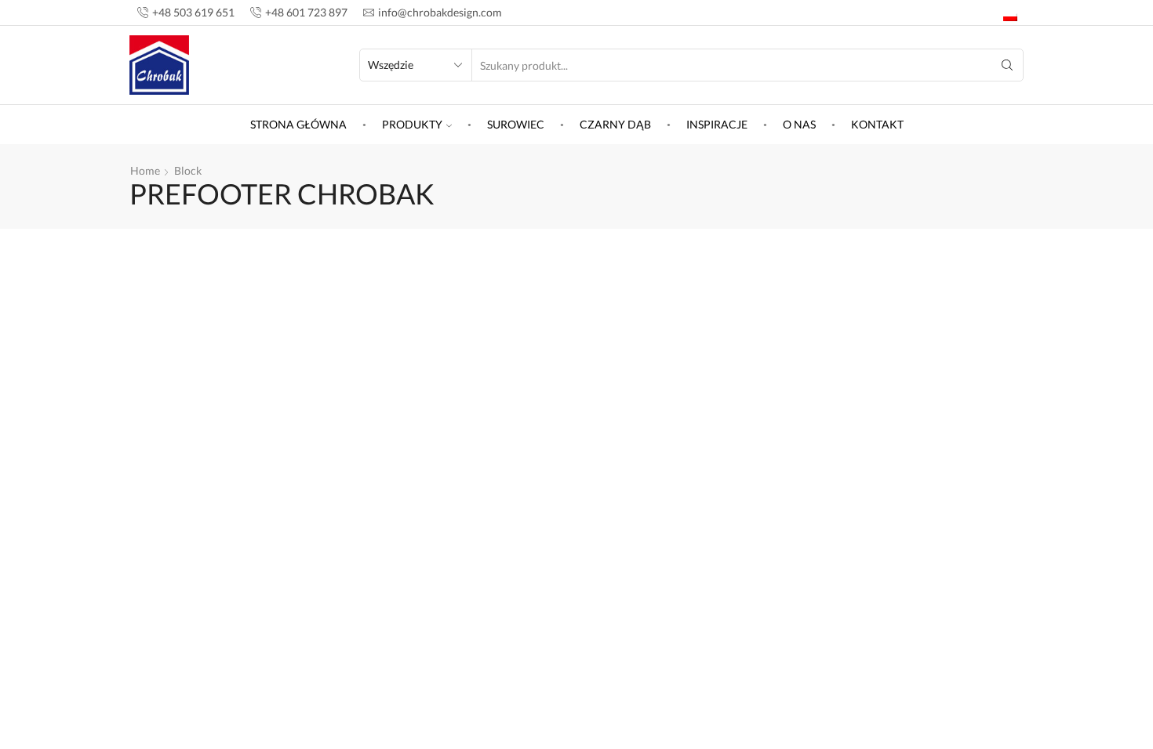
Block (188, 170)
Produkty (412, 124)
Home (145, 170)
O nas (799, 124)
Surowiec (515, 124)
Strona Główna (298, 124)
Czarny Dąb (615, 124)
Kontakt (877, 124)
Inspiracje (716, 124)
